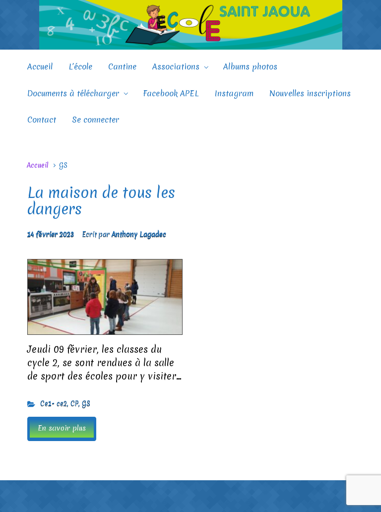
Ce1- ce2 (53, 403)
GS (86, 403)
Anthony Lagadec (139, 234)
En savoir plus (62, 428)
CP (74, 403)
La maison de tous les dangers (101, 201)
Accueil (38, 165)
